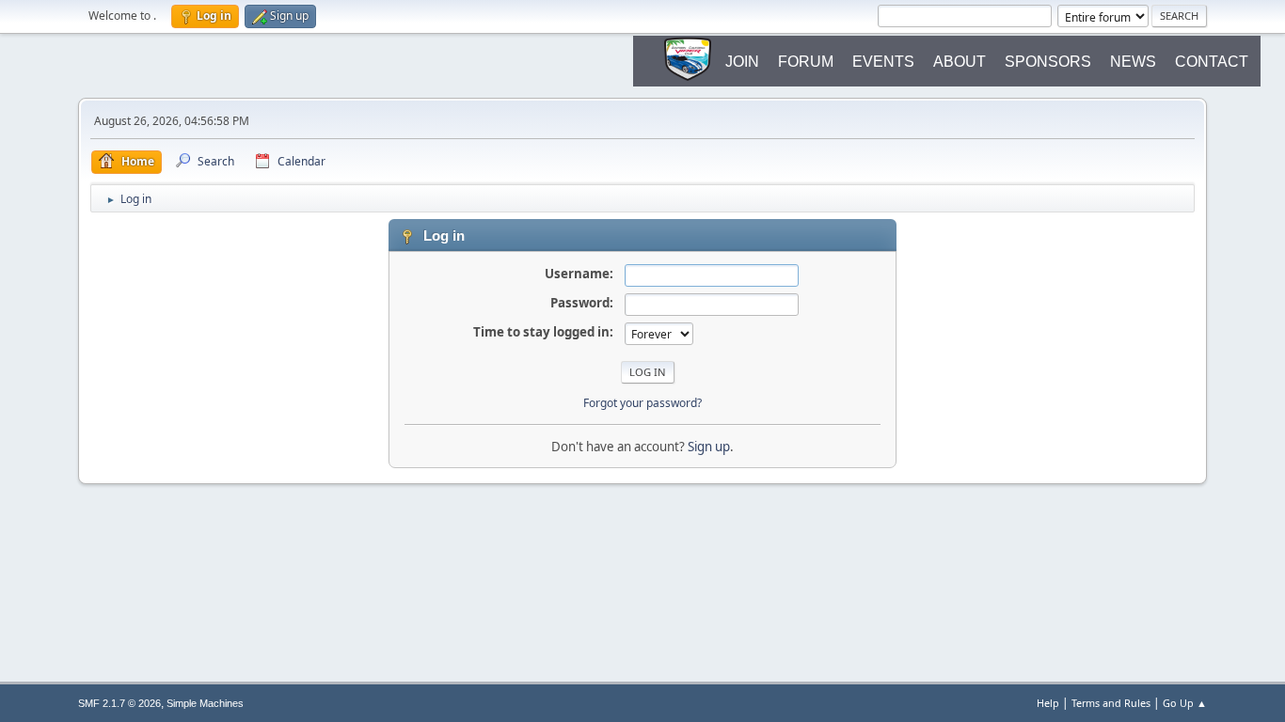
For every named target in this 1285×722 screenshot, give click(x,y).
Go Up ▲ (1185, 703)
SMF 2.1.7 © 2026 (119, 703)
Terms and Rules (1110, 703)
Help (1048, 703)
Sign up (709, 446)
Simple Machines (205, 703)
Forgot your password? (642, 403)
